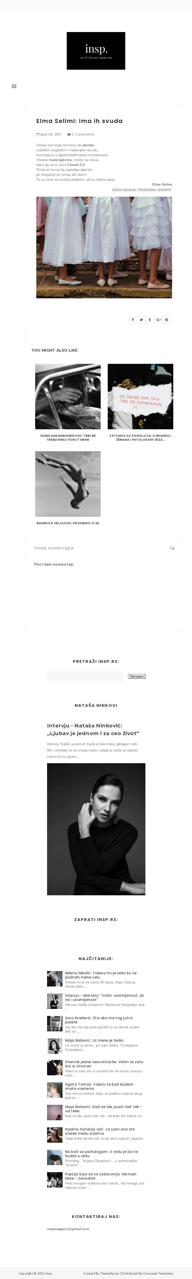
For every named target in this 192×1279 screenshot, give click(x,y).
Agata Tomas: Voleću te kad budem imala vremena (99, 1086)
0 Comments (83, 134)
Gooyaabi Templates (158, 1273)
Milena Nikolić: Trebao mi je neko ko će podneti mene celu (101, 975)
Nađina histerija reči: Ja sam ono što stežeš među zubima (100, 1131)
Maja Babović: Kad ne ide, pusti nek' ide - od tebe (103, 1108)
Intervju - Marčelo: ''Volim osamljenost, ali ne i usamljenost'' (104, 997)
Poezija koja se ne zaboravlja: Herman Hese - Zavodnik (101, 1176)
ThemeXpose (109, 1273)
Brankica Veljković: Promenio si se (68, 523)
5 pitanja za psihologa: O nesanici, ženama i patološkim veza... (140, 437)
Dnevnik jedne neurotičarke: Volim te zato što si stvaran (104, 1064)
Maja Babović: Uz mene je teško (94, 1040)
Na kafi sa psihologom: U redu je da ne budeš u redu (101, 1153)
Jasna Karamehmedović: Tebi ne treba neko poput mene (68, 437)
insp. (49, 1273)
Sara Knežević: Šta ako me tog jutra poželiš (99, 1020)
